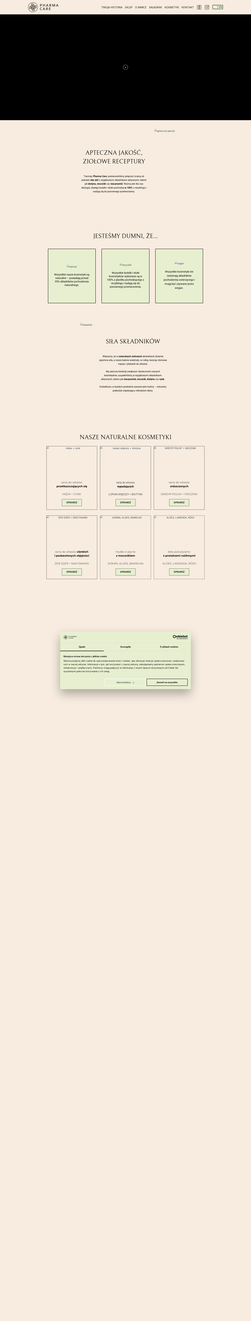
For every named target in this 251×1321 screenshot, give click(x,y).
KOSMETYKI (172, 7)
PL (214, 7)
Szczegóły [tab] (125, 647)
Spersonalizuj (123, 682)
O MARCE (140, 7)
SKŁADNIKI (155, 7)
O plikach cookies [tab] (169, 647)
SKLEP (128, 7)
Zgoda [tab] (82, 647)
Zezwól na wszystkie (167, 682)
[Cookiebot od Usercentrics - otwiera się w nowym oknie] (175, 637)
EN (220, 7)
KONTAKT (188, 7)
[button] (125, 67)
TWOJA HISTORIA (111, 7)
